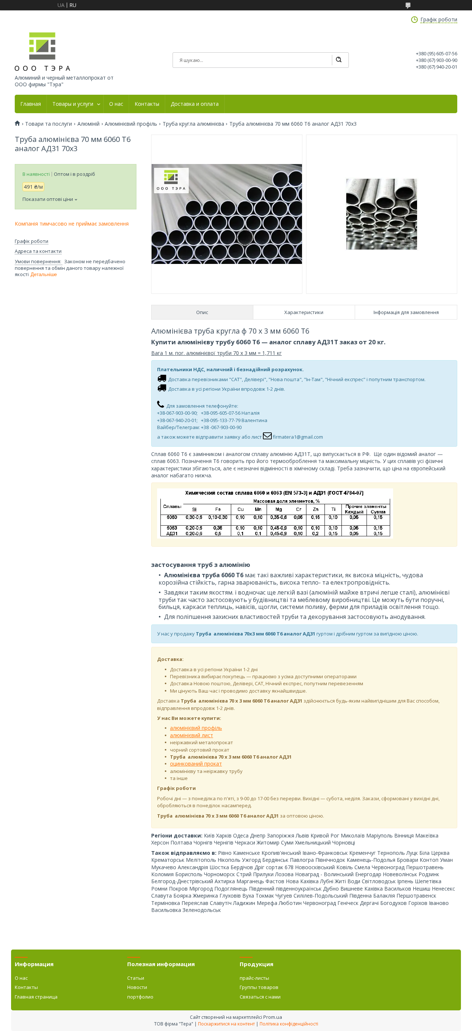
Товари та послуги (48, 124)
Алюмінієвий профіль (131, 124)
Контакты (147, 104)
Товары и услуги (72, 104)
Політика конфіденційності (289, 1024)
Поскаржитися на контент (226, 1024)
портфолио (140, 996)
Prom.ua (272, 1017)
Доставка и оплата (195, 104)
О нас (116, 104)
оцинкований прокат (196, 763)
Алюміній (88, 124)
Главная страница (36, 996)
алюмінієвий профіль (196, 727)
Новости (137, 987)
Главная (30, 104)
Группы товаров (259, 987)
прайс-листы (254, 978)
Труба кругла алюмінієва (193, 124)
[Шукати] (338, 60)
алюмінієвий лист (191, 735)
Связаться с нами (260, 996)
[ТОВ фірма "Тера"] (42, 51)
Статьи (135, 978)
